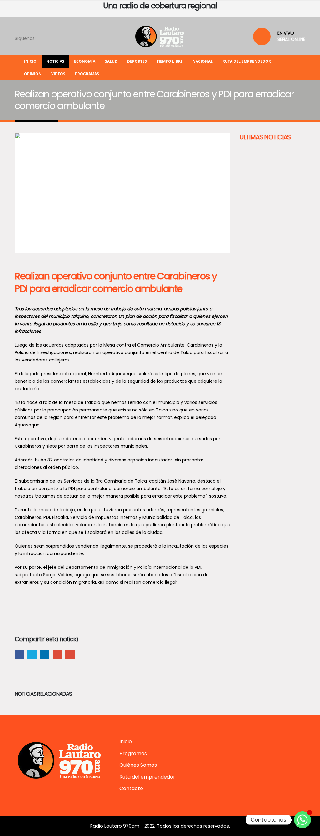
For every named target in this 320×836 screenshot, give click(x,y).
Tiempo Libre (170, 61)
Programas (87, 73)
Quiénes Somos (138, 765)
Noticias (55, 61)
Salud (111, 61)
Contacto (131, 788)
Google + (57, 654)
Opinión (33, 73)
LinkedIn (44, 654)
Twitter (32, 654)
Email (69, 654)
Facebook (19, 654)
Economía (84, 61)
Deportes (137, 61)
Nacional (202, 61)
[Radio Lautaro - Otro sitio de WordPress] (160, 36)
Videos (58, 73)
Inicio (30, 61)
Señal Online (291, 39)
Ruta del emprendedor (246, 61)
